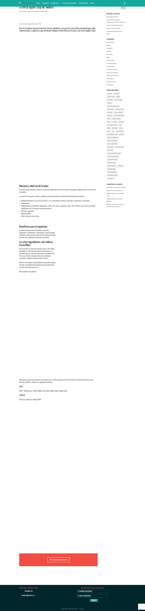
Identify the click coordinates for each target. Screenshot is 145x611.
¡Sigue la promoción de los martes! (115, 25)
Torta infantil (120, 165)
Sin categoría (110, 85)
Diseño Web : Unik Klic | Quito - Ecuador (72, 609)
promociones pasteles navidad (114, 153)
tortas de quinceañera (112, 172)
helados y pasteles (116, 118)
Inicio (38, 3)
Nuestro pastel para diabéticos (118, 187)
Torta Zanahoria (110, 178)
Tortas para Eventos (70, 3)
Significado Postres (111, 165)
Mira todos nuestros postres (58, 560)
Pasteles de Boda (111, 66)
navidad (121, 128)
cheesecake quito (118, 99)
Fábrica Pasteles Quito (119, 115)
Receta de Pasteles (111, 82)
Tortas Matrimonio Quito (112, 175)
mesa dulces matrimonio (112, 125)
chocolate (109, 103)
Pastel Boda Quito (119, 131)
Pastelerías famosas (111, 63)
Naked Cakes (114, 128)
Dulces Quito (110, 54)
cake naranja (110, 99)
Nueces (108, 131)
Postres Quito (110, 150)
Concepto (45, 3)
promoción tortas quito (112, 159)
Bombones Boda (110, 42)
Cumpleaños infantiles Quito (113, 106)
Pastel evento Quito (119, 147)
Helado (108, 118)
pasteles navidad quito (112, 143)
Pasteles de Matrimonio (112, 75)
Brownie (108, 45)
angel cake (109, 93)
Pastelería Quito (35, 11)
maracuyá (114, 121)
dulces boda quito (120, 109)
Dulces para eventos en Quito (113, 28)
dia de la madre (110, 109)
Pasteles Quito (110, 78)
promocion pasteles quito (112, 156)
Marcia (108, 204)
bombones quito (110, 96)
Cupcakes (109, 51)
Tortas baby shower (111, 169)
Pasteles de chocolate (112, 69)
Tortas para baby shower (116, 190)
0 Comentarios (43, 11)
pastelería (121, 134)
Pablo (22, 11)
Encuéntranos (83, 3)
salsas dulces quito (111, 162)
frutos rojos (109, 115)
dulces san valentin (118, 112)
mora (120, 125)
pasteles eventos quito (112, 140)
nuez (113, 131)
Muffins (108, 57)
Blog (92, 3)
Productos (54, 3)
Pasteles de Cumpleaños (112, 72)
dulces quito (110, 112)
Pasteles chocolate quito (112, 137)
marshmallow (121, 121)
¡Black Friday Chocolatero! (113, 17)
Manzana (109, 121)
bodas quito (116, 93)
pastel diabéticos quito (112, 134)
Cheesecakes (110, 48)
